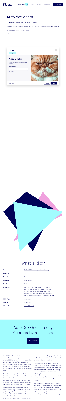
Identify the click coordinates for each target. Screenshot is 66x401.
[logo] (8, 4)
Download (11, 22)
